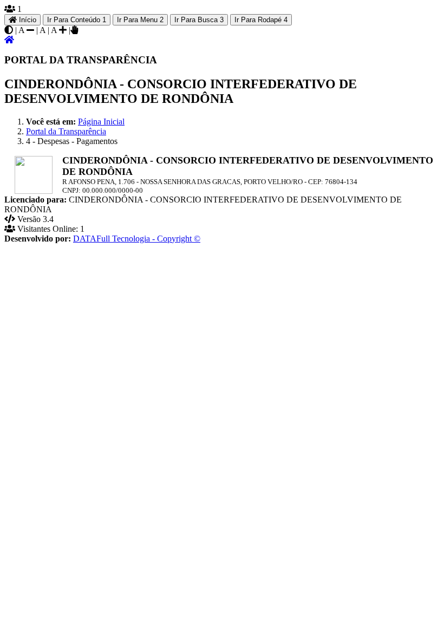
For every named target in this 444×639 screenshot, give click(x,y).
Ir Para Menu (140, 20)
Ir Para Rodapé (261, 20)
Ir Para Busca (199, 20)
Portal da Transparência (66, 131)
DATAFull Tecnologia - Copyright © (136, 238)
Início (26, 20)
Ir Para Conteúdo (76, 20)
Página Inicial (101, 121)
